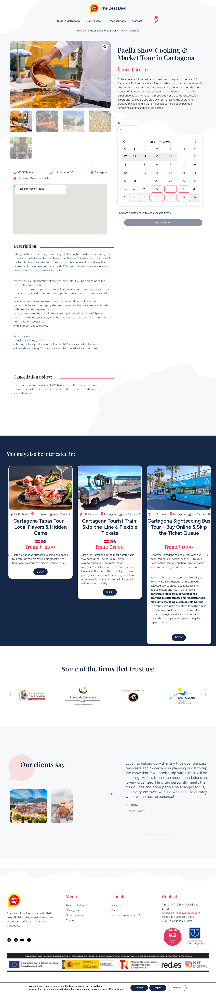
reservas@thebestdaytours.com (181, 912)
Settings (177, 987)
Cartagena (100, 172)
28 (170, 189)
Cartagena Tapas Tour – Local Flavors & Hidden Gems (39, 527)
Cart (114, 910)
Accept (139, 987)
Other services (116, 21)
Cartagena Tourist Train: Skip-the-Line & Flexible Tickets (108, 527)
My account (118, 905)
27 (156, 189)
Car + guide (93, 21)
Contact (137, 21)
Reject (157, 987)
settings (118, 989)
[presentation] (148, 825)
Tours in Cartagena (68, 21)
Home (80, 30)
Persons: (122, 123)
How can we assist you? (125, 915)
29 (183, 189)
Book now (163, 222)
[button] (105, 47)
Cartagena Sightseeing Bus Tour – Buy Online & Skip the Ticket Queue (177, 527)
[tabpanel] (159, 787)
